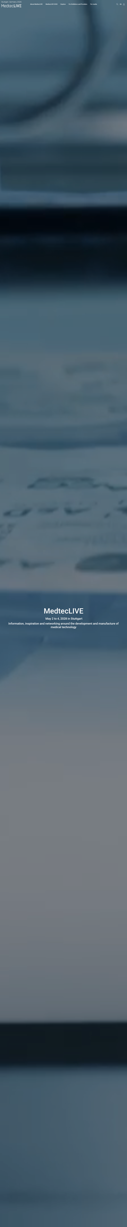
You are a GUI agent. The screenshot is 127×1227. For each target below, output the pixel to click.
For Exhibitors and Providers (78, 4)
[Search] (117, 4)
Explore (63, 4)
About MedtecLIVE (36, 4)
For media (93, 4)
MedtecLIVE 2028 (51, 4)
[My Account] (124, 4)
